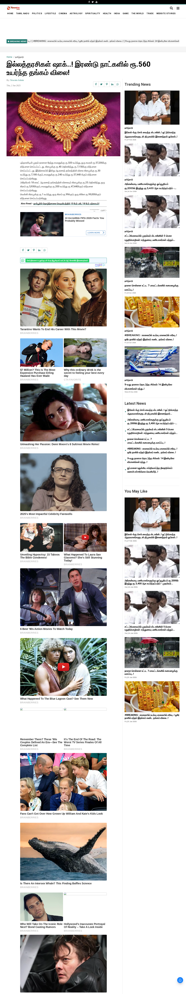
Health (107, 13)
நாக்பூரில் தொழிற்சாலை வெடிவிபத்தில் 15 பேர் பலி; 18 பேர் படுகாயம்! (66, 203)
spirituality (92, 13)
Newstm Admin (17, 80)
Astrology (76, 13)
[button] (178, 8)
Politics (37, 13)
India (117, 13)
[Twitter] (93, 2)
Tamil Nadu (22, 13)
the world (137, 13)
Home (10, 13)
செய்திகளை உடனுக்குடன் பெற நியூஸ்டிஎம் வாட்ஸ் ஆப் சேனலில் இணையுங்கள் (57, 260)
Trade (150, 13)
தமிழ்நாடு (19, 57)
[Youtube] (96, 2)
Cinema (63, 13)
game (126, 13)
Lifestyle (50, 13)
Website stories (166, 13)
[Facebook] (89, 2)
